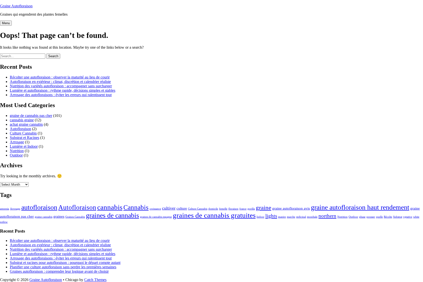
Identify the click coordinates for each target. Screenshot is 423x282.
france (243, 208)
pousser (370, 216)
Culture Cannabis (23, 133)
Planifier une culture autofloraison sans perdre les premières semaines (63, 267)
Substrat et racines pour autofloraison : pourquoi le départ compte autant (65, 262)
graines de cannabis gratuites (214, 215)
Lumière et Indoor (24, 146)
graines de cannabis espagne (156, 216)
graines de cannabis (112, 215)
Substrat (397, 216)
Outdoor (16, 155)
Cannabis (136, 207)
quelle (379, 216)
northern (327, 216)
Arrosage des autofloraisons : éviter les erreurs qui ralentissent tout (61, 95)
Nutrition (17, 151)
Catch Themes (95, 280)
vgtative (407, 216)
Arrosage (17, 142)
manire (282, 216)
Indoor (260, 216)
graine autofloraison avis (291, 208)
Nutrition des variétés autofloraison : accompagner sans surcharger (61, 86)
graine (263, 207)
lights (271, 216)
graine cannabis (43, 216)
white (416, 216)
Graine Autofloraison (16, 6)
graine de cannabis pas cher (31, 115)
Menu (6, 23)
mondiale (312, 216)
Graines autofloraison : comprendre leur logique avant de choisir (59, 271)
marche (291, 216)
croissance (155, 208)
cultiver (169, 208)
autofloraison (39, 207)
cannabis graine (22, 120)
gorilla (251, 208)
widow (4, 222)
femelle (223, 208)
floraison (233, 208)
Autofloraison (20, 129)
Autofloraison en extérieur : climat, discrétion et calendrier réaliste (60, 81)
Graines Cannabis (75, 216)
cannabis (109, 207)
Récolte (388, 216)
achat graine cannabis (26, 124)
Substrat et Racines (24, 137)
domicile (213, 208)
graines (58, 216)
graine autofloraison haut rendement (360, 207)
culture (181, 208)
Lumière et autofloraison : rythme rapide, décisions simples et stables (62, 90)
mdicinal (301, 216)
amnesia (4, 208)
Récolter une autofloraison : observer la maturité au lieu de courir (60, 77)
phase (362, 216)
